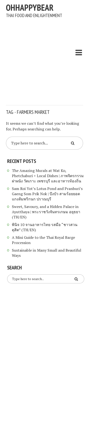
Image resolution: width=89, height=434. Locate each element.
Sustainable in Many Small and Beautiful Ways (46, 253)
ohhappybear (29, 7)
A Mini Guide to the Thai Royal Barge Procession (43, 240)
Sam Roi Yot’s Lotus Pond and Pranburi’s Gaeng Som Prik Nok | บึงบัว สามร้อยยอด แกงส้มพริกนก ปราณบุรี (47, 194)
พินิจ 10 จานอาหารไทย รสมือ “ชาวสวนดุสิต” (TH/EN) (44, 227)
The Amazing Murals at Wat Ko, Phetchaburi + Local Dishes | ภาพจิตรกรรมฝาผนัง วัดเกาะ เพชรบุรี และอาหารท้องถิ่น (48, 176)
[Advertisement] (44, 59)
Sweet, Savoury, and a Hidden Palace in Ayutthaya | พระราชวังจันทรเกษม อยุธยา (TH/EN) (46, 212)
